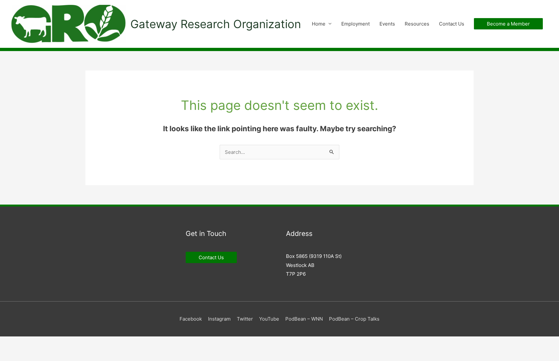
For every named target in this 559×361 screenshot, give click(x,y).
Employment (355, 24)
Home (318, 24)
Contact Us (451, 24)
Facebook (191, 319)
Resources (417, 24)
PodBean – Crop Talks (354, 319)
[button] (508, 23)
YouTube (269, 319)
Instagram (219, 319)
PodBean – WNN (304, 319)
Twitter (245, 319)
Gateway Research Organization (215, 24)
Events (387, 24)
